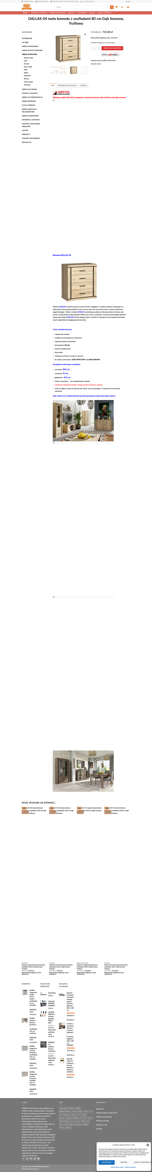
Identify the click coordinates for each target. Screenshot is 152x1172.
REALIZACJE (26, 142)
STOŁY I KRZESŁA (28, 105)
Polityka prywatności (130, 1167)
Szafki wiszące (28, 82)
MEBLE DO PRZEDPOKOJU (32, 97)
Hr (81, 1118)
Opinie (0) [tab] (83, 85)
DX (61, 1115)
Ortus (61, 1124)
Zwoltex (68, 1127)
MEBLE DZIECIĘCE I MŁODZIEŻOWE (29, 110)
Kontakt (128, 1)
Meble (25, 13)
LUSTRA (25, 130)
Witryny (26, 79)
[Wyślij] (112, 7)
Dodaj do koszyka (112, 48)
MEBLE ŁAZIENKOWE (30, 116)
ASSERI (71, 1108)
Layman (77, 1121)
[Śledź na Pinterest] (38, 1159)
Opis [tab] (52, 85)
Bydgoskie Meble (65, 1111)
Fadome (73, 1115)
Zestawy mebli (28, 58)
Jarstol (99, 64)
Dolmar (86, 1111)
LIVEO (83, 1121)
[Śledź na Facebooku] (23, 1159)
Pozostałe (27, 85)
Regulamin (100, 1109)
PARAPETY (71, 13)
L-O (71, 1121)
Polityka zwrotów (102, 1121)
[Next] (129, 892)
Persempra (78, 1124)
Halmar (62, 1118)
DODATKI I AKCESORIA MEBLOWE (31, 125)
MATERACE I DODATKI (39, 13)
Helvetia (68, 1118)
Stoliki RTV (27, 76)
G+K (79, 1115)
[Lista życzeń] (116, 7)
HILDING (76, 1118)
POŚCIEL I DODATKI (104, 13)
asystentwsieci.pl (33, 1169)
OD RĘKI (92, 13)
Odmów (123, 1162)
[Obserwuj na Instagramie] (27, 1159)
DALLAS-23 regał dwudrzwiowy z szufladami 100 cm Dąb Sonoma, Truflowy (87, 967)
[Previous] (21, 892)
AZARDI (77, 1108)
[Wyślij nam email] (35, 1159)
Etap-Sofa (66, 1115)
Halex (84, 1115)
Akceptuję (106, 1162)
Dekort (80, 1111)
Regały (26, 73)
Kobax (66, 1121)
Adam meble (63, 1108)
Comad (74, 1111)
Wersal (62, 1127)
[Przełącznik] (46, 54)
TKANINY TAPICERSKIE (57, 13)
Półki (25, 70)
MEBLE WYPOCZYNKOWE (32, 50)
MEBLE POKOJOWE (29, 54)
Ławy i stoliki (28, 67)
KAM (61, 1121)
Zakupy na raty (101, 1125)
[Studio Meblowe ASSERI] (37, 7)
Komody (26, 64)
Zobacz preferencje (141, 1162)
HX (85, 1118)
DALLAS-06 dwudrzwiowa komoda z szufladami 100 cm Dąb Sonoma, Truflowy (33, 967)
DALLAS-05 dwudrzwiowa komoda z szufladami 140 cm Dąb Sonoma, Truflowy (61, 967)
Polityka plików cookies (117, 1167)
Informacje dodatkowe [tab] (67, 85)
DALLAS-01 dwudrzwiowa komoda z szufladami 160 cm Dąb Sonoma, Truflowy (116, 967)
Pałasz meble (69, 1124)
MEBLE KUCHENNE (29, 89)
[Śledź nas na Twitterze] (31, 1159)
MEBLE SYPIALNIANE (30, 46)
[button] (148, 1145)
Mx (88, 1121)
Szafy (25, 61)
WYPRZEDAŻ (82, 13)
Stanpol (85, 1124)
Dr (91, 1111)
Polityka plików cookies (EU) (106, 1113)
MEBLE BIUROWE (29, 101)
